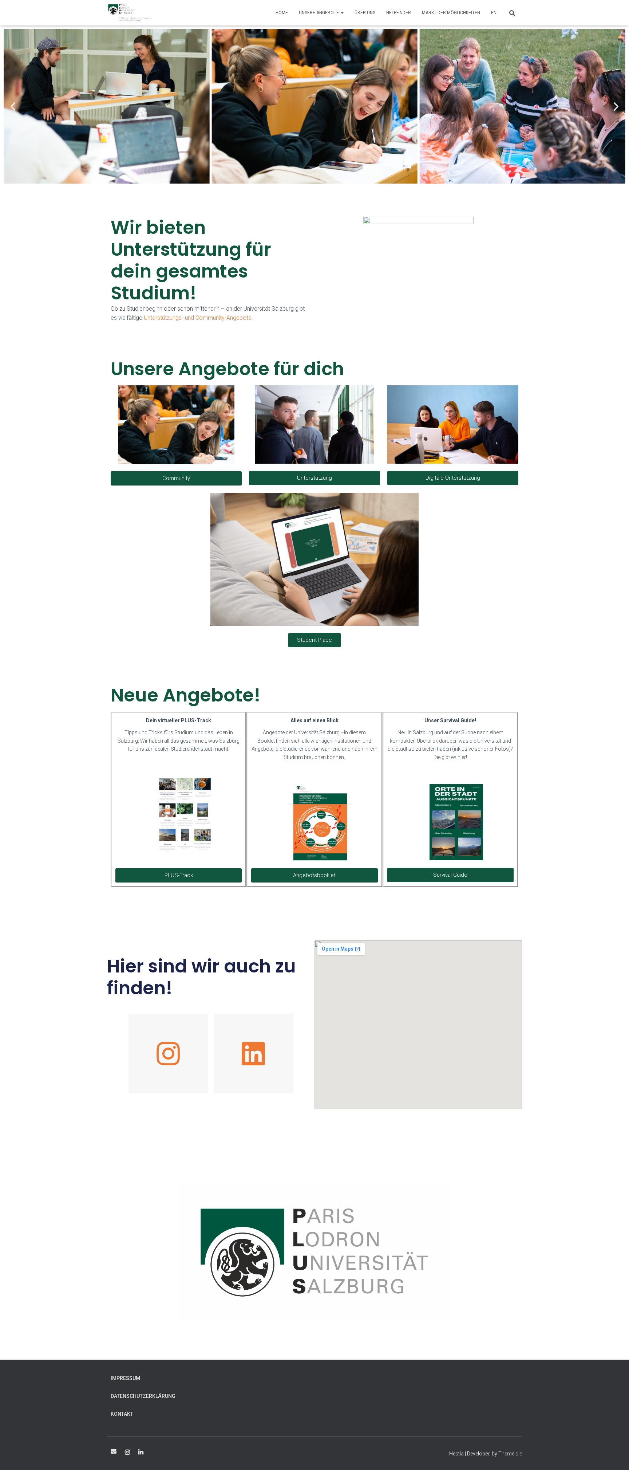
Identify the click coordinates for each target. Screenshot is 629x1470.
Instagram (127, 1452)
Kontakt (122, 1414)
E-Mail (113, 1451)
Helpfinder (398, 12)
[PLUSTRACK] (130, 13)
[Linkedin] (253, 1053)
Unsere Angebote (319, 12)
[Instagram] (168, 1053)
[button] (13, 106)
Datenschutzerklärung (143, 1396)
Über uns (365, 12)
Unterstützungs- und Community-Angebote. (198, 317)
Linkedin (141, 1452)
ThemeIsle (510, 1454)
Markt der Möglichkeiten (451, 12)
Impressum (125, 1378)
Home (282, 12)
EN (494, 12)
